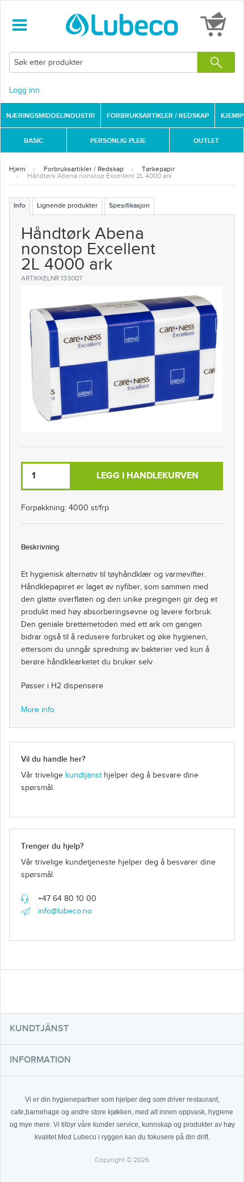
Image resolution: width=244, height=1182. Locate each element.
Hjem (17, 169)
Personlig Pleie (118, 141)
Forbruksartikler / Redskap (158, 115)
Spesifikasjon (129, 205)
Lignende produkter (67, 205)
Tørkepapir (158, 169)
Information (40, 1060)
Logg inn (24, 90)
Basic (33, 141)
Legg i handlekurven (147, 475)
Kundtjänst (39, 1028)
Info (20, 205)
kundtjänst (83, 775)
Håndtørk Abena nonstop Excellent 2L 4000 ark (99, 176)
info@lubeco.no (65, 911)
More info (37, 709)
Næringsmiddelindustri (50, 115)
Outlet (206, 141)
